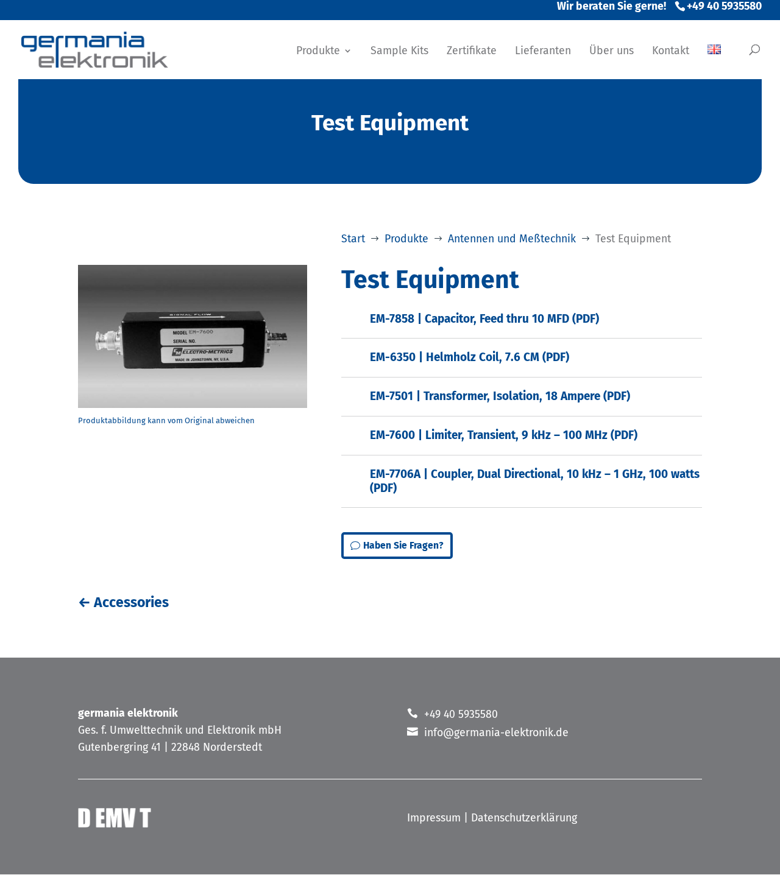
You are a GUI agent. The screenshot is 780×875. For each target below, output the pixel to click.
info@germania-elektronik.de (496, 732)
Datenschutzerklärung (524, 817)
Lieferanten (543, 51)
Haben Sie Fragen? (403, 545)
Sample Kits (399, 51)
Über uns (611, 51)
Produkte (318, 51)
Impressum (434, 817)
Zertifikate (472, 51)
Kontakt (670, 51)
